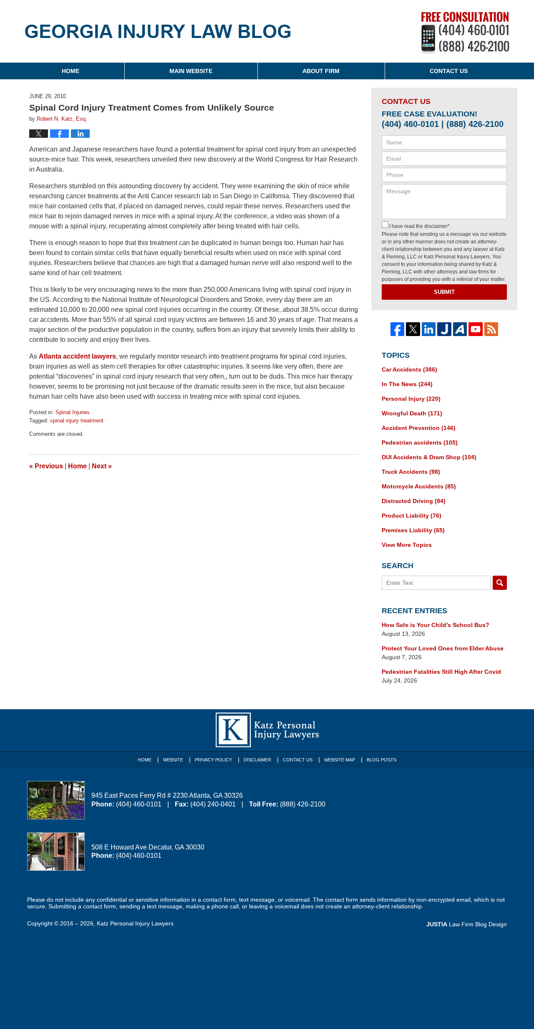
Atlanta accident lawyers (77, 356)
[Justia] (444, 329)
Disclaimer (257, 759)
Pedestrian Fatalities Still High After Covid (441, 671)
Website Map (339, 759)
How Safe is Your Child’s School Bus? (435, 625)
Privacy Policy (213, 759)
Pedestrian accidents (420, 442)
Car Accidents (409, 369)
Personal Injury (411, 398)
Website (173, 759)
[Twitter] (413, 329)
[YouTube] (476, 329)
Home (70, 71)
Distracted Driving (414, 501)
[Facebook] (398, 329)
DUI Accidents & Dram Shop (429, 457)
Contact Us (449, 71)
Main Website (190, 71)
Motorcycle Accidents (419, 486)
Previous (46, 466)
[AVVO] (460, 329)
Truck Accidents (411, 471)
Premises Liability (413, 530)
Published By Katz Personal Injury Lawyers (465, 33)
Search (500, 583)
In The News (407, 384)
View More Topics (407, 544)
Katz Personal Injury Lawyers (135, 923)
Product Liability (411, 515)
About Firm (321, 71)
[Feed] (491, 329)
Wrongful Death (412, 413)
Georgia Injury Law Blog (158, 37)
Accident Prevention (419, 428)
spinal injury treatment (76, 420)
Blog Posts (381, 759)
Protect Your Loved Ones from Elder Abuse (443, 648)
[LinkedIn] (429, 329)
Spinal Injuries (72, 412)
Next (102, 466)
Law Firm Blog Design (466, 924)
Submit (444, 292)
